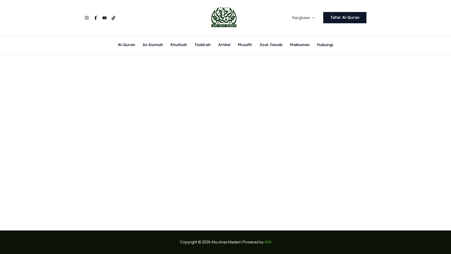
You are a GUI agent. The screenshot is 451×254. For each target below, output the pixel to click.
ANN (267, 242)
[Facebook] (95, 18)
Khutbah (179, 45)
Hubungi (325, 45)
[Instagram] (87, 18)
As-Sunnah (153, 45)
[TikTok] (113, 18)
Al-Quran (126, 45)
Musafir (245, 45)
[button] (312, 17)
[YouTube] (104, 18)
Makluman (300, 45)
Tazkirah (202, 45)
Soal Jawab (271, 45)
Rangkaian (301, 17)
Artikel (224, 45)
